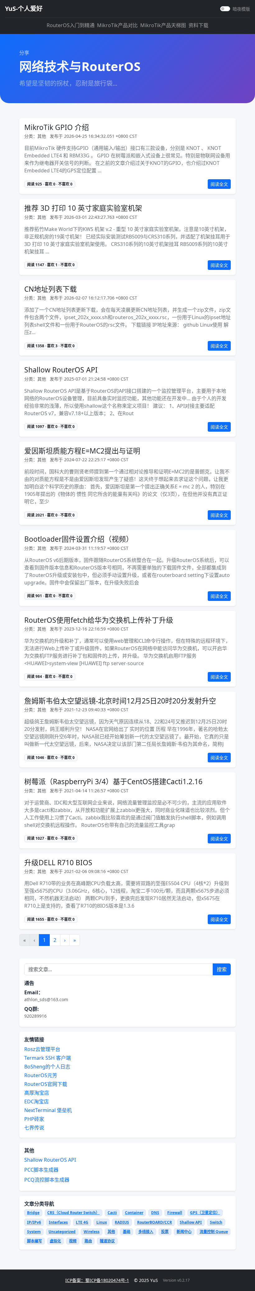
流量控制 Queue (214, 1231)
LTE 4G (82, 1222)
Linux (101, 1222)
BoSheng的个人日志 (47, 1066)
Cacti (112, 1212)
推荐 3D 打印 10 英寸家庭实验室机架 (83, 208)
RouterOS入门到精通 (71, 25)
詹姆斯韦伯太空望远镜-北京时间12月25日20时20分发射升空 (120, 701)
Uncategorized (62, 1231)
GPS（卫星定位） (205, 1212)
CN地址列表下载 (50, 289)
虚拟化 (55, 1241)
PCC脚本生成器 (41, 1169)
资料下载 (198, 25)
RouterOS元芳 (40, 1075)
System (34, 1231)
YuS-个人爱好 (24, 8)
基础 (126, 1231)
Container (134, 1212)
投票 (165, 1231)
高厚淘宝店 (36, 1092)
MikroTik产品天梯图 (163, 25)
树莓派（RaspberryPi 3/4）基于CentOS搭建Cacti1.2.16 (113, 781)
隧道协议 (107, 1241)
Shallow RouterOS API (61, 370)
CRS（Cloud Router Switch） (73, 1212)
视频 (72, 1241)
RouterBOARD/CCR (154, 1222)
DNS (155, 1212)
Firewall (174, 1212)
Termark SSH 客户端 (47, 1057)
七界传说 (34, 1127)
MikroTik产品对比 (117, 25)
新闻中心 (184, 1231)
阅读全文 (219, 184)
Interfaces (58, 1222)
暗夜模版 (241, 9)
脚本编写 (34, 1241)
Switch (216, 1222)
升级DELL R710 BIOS (58, 862)
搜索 (222, 969)
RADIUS (122, 1222)
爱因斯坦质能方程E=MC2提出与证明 (82, 451)
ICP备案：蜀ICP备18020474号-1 (97, 1280)
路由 (88, 1241)
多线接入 (145, 1231)
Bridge (33, 1212)
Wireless (92, 1231)
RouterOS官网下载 (45, 1084)
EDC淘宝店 (36, 1101)
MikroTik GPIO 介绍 (56, 127)
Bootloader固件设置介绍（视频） (78, 539)
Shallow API (191, 1222)
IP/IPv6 (34, 1222)
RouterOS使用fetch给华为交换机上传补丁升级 (98, 620)
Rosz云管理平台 (42, 1049)
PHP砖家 (34, 1119)
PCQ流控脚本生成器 (46, 1179)
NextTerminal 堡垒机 (48, 1110)
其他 (111, 1231)
